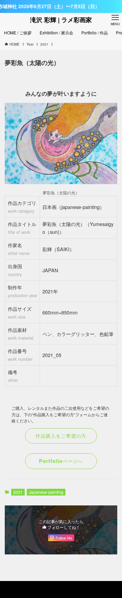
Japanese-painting (46, 492)
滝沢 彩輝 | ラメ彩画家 (61, 20)
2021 (18, 492)
